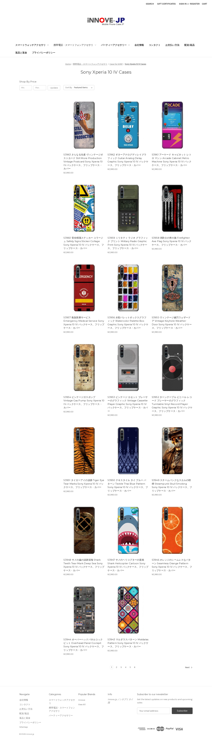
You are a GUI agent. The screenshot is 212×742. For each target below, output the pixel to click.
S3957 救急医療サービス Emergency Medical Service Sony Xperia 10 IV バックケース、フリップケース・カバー (83, 322)
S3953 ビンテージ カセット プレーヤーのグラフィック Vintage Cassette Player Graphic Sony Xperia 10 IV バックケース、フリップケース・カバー (128, 404)
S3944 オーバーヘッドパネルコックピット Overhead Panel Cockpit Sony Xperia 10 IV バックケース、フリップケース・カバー (83, 644)
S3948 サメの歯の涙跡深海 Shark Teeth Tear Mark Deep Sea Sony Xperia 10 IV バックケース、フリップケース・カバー (83, 565)
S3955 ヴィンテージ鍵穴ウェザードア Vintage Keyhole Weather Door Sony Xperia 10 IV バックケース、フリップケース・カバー (172, 322)
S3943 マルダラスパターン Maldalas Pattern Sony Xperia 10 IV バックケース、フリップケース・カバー (128, 643)
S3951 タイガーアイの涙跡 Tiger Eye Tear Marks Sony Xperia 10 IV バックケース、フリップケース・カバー (83, 484)
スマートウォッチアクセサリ (30, 45)
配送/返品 (189, 45)
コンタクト (154, 45)
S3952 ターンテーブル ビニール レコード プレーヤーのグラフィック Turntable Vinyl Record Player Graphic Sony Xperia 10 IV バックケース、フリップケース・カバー (172, 404)
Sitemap (23, 727)
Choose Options (84, 130)
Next (187, 667)
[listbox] (84, 87)
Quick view (81, 119)
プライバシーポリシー (43, 52)
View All (82, 704)
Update (54, 87)
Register (195, 3)
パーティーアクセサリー (114, 45)
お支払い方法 (172, 45)
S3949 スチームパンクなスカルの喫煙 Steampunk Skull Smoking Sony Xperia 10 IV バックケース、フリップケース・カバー (172, 485)
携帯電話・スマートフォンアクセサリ (73, 45)
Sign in (183, 3)
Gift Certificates (166, 3)
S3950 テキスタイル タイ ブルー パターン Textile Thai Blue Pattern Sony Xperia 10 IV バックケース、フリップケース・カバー (128, 485)
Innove (81, 700)
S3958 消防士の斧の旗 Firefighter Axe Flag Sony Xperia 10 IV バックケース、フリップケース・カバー (172, 241)
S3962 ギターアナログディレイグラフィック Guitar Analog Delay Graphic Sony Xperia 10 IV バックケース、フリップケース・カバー (128, 160)
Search (150, 3)
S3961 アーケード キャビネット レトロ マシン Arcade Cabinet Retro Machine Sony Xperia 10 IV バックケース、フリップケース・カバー (171, 160)
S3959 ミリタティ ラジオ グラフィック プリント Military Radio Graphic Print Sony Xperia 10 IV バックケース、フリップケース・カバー (128, 243)
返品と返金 (21, 52)
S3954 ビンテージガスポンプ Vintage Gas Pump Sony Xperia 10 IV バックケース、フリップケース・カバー (83, 402)
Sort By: (68, 87)
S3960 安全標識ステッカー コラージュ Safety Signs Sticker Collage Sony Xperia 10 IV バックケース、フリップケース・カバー (83, 243)
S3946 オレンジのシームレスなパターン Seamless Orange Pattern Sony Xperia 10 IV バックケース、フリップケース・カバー (172, 565)
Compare (83, 124)
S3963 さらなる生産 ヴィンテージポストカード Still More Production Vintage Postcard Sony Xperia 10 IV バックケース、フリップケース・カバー (83, 161)
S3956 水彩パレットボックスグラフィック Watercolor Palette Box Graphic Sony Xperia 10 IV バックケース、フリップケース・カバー (128, 322)
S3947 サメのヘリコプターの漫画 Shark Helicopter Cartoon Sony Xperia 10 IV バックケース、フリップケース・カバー (128, 565)
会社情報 (139, 45)
